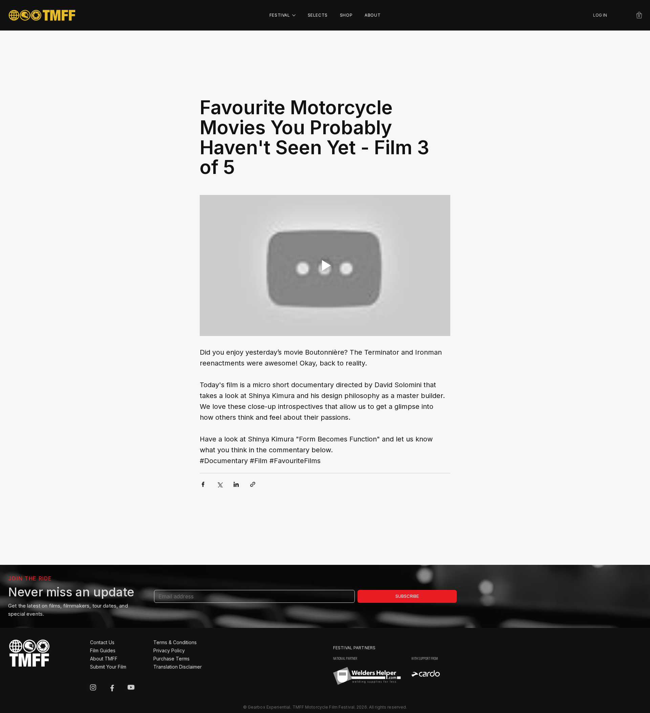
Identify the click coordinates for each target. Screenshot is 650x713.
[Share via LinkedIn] (236, 484)
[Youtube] (131, 687)
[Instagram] (93, 687)
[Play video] (325, 265)
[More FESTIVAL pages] (294, 15)
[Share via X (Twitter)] (219, 484)
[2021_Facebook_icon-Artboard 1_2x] (112, 687)
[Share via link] (253, 484)
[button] (639, 15)
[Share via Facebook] (203, 484)
